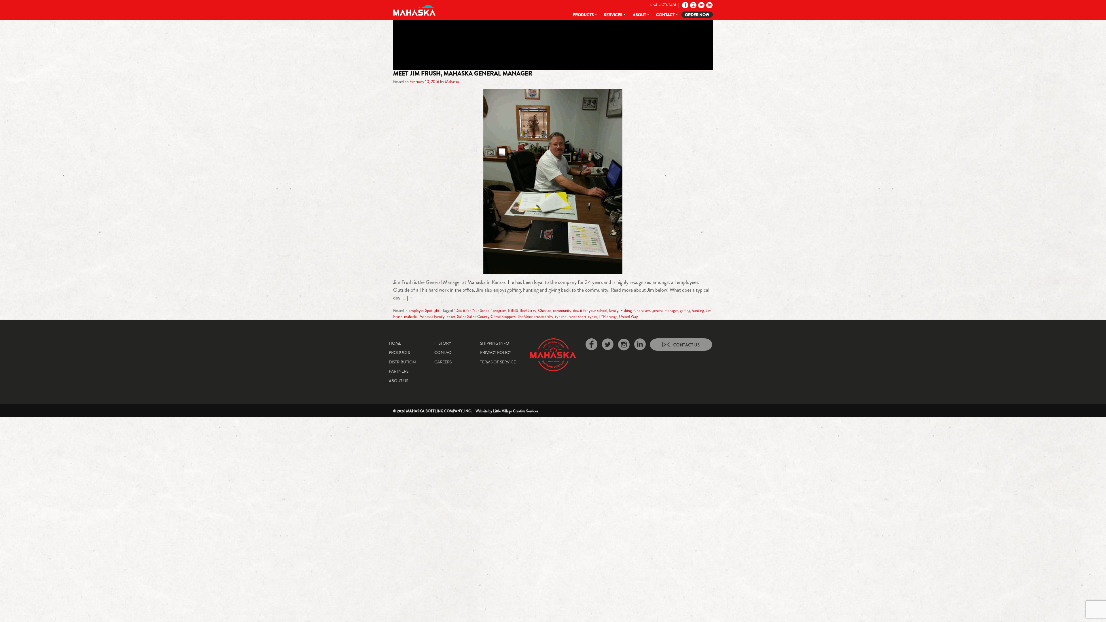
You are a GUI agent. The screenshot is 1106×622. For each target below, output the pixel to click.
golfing (685, 310)
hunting (698, 310)
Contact (665, 15)
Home (395, 343)
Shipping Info (494, 343)
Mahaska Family (432, 316)
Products (583, 15)
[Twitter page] (700, 5)
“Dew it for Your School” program (480, 310)
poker (450, 316)
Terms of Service (498, 362)
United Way (628, 316)
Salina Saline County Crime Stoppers (486, 316)
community (562, 310)
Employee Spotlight (424, 310)
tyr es (592, 316)
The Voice (525, 316)
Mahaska (452, 81)
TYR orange (608, 316)
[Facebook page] (684, 5)
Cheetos (544, 310)
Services (613, 15)
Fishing (626, 310)
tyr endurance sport (570, 316)
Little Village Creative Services (515, 411)
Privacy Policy (495, 352)
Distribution (402, 362)
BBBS (513, 310)
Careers (443, 362)
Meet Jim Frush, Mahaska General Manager (462, 73)
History (442, 343)
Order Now (697, 15)
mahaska (411, 316)
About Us (398, 381)
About (639, 15)
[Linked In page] (709, 5)
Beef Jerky (528, 310)
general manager (665, 310)
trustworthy (543, 316)
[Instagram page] (692, 5)
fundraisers (642, 310)
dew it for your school (590, 310)
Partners (398, 371)
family (614, 310)
